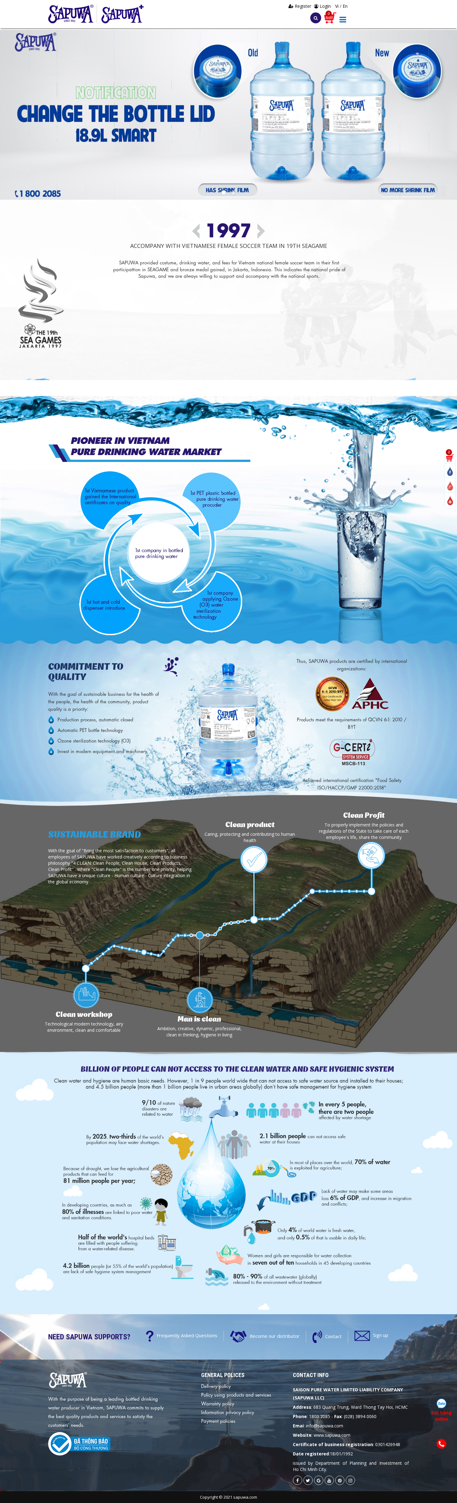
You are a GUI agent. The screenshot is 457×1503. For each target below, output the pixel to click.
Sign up (380, 1335)
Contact (333, 1336)
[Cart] (330, 17)
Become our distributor (275, 1336)
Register (302, 6)
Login (324, 6)
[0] (450, 457)
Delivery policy (216, 1385)
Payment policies (218, 1420)
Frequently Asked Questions (187, 1335)
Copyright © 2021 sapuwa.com (228, 1497)
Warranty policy (217, 1403)
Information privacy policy (227, 1411)
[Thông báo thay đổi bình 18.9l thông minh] (228, 115)
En (345, 6)
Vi (337, 6)
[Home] (72, 14)
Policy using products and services (236, 1394)
